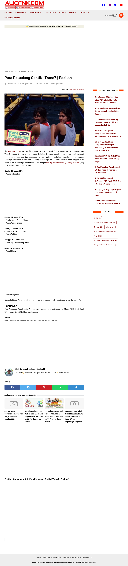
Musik (71, 13)
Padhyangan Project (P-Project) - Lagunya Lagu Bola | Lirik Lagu (108, 192)
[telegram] (76, 387)
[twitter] (28, 387)
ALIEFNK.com (14, 151)
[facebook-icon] (103, 5)
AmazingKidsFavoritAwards (105, 231)
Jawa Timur (34, 13)
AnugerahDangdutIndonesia (105, 240)
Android (98, 236)
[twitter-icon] (115, 5)
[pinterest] (44, 387)
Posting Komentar (57, 84)
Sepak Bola (49, 13)
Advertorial (111, 227)
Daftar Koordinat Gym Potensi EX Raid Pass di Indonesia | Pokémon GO (107, 170)
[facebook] (12, 387)
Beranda (8, 13)
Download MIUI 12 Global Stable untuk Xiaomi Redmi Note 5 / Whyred (108, 159)
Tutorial (83, 13)
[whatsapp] (60, 387)
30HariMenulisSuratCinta (104, 223)
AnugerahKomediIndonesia (105, 245)
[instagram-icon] (109, 5)
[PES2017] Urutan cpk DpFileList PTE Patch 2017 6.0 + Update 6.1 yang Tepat (108, 181)
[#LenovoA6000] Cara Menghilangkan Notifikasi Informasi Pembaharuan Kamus (108, 134)
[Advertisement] (44, 49)
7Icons (98, 227)
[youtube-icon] (121, 5)
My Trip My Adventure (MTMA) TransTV (62, 163)
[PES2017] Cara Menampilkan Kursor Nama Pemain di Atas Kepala (107, 111)
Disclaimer (75, 557)
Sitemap (66, 557)
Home (39, 557)
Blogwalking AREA (12, 18)
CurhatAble (21, 13)
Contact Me (57, 557)
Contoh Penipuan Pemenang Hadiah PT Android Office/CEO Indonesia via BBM (107, 122)
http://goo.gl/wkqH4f (77, 89)
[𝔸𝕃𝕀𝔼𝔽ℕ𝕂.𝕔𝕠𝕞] (26, 5)
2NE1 (97, 218)
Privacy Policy (87, 557)
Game (61, 13)
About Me (46, 557)
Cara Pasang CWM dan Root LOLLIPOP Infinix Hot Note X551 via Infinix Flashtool (106, 100)
